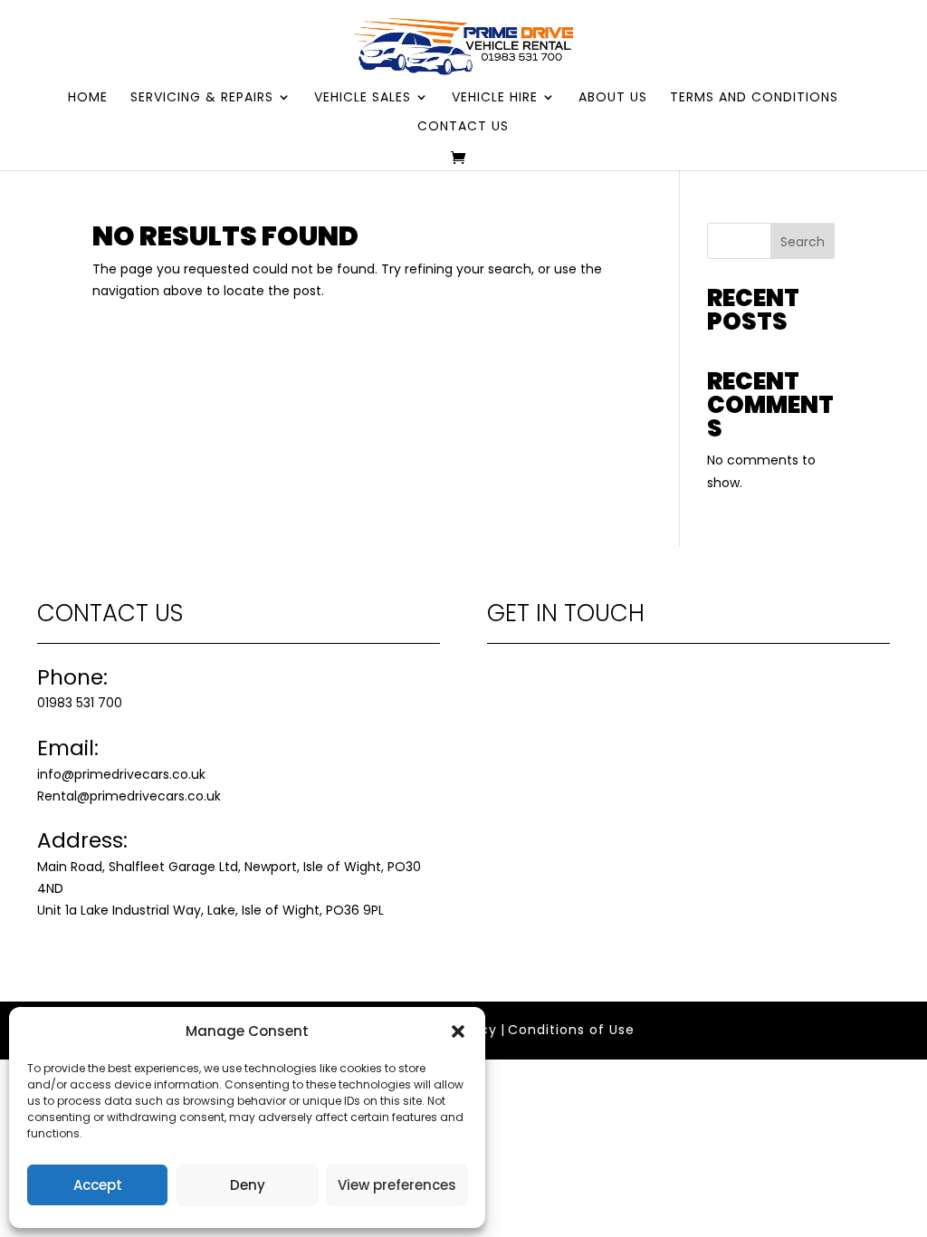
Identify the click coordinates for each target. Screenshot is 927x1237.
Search (802, 242)
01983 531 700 (79, 703)
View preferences (397, 1184)
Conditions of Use (571, 1030)
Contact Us (463, 127)
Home (88, 98)
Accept (97, 1184)
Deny (247, 1184)
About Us (612, 98)
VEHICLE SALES (362, 98)
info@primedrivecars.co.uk (121, 774)
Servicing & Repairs (201, 98)
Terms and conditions (754, 98)
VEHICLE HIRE (495, 98)
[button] (458, 1031)
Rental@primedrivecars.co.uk (129, 796)
